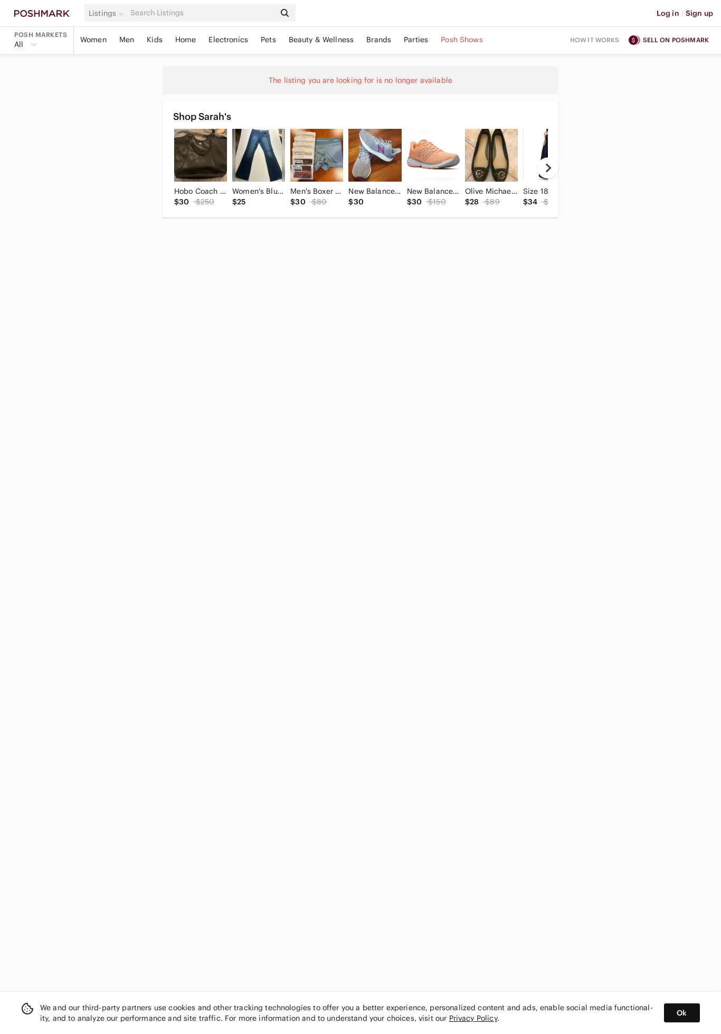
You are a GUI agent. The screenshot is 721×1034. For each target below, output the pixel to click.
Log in (668, 13)
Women (93, 39)
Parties (416, 39)
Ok (682, 1013)
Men (126, 39)
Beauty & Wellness (321, 39)
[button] (108, 13)
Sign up (699, 13)
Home (185, 39)
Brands (378, 39)
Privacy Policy (473, 1018)
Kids (155, 39)
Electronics (228, 39)
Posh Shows (462, 39)
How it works (595, 40)
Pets (268, 39)
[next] (547, 167)
